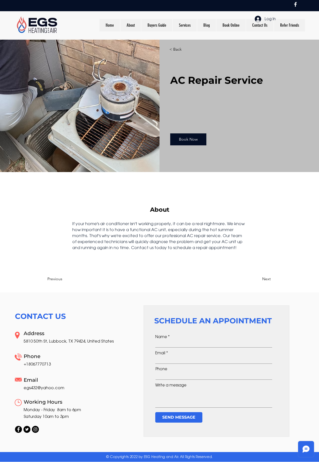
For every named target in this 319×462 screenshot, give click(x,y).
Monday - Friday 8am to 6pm (52, 409)
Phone (161, 369)
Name (161, 337)
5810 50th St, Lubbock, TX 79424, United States (69, 341)
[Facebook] (295, 4)
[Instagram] (35, 429)
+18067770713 (37, 364)
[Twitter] (26, 429)
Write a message (170, 385)
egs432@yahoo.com (44, 387)
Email (160, 353)
